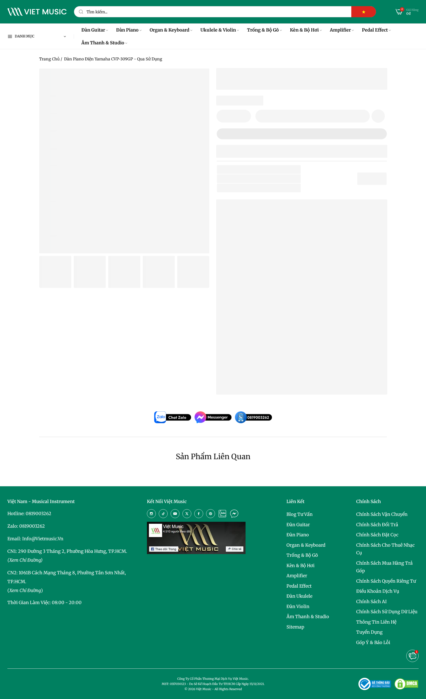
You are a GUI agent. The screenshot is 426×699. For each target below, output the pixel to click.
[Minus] (223, 116)
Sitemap (295, 627)
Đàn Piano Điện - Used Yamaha (262, 367)
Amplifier (296, 575)
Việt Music (257, 286)
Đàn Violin (297, 606)
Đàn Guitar (298, 524)
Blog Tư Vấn (299, 514)
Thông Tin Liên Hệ (376, 622)
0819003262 (38, 513)
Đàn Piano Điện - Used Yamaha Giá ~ (282, 383)
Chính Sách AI (371, 601)
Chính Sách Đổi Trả (377, 524)
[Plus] (244, 116)
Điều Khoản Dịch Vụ (377, 591)
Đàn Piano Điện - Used (276, 188)
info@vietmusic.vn (42, 539)
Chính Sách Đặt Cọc (377, 535)
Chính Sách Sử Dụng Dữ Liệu (386, 611)
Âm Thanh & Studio (307, 616)
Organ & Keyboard (305, 545)
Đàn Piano (297, 535)
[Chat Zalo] (222, 513)
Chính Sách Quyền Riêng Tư (386, 581)
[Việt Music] (37, 12)
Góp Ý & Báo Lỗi (373, 642)
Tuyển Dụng (369, 632)
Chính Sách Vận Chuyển (382, 514)
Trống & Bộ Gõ (302, 555)
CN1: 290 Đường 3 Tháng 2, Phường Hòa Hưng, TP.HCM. (67, 551)
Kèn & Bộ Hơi (300, 565)
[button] (378, 116)
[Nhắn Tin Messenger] (234, 513)
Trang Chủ (49, 58)
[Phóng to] (199, 78)
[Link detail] (151, 513)
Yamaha (256, 178)
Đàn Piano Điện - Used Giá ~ (272, 375)
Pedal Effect (299, 586)
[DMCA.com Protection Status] (406, 684)
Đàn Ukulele (299, 596)
